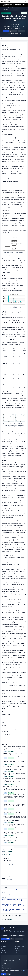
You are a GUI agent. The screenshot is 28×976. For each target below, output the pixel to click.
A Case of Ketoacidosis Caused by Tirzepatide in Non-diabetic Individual (13, 910)
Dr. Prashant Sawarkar (14, 24)
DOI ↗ (6, 751)
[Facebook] (19, 1)
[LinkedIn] (21, 1)
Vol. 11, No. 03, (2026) (10, 7)
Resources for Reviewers (19, 946)
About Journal (3, 952)
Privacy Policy (17, 950)
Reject (8, 974)
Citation (13, 31)
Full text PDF (14, 883)
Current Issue (3, 946)
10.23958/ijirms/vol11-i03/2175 (12, 26)
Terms (16, 952)
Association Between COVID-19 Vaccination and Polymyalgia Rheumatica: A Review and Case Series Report (14, 905)
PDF (6, 31)
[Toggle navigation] (26, 5)
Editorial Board (4, 950)
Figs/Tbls (20, 847)
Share (21, 31)
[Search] (26, 1)
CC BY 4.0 (10, 919)
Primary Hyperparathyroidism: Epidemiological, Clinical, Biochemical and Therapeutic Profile (13, 890)
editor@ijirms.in (6, 965)
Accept (3, 974)
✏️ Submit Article (5, 938)
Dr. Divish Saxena (7, 23)
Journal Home (3, 944)
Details (7, 847)
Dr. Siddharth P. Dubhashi (18, 23)
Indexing (16, 948)
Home (3, 7)
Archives (2, 948)
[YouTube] (23, 1)
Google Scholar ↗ (11, 751)
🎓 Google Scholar (18, 938)
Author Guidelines (18, 944)
